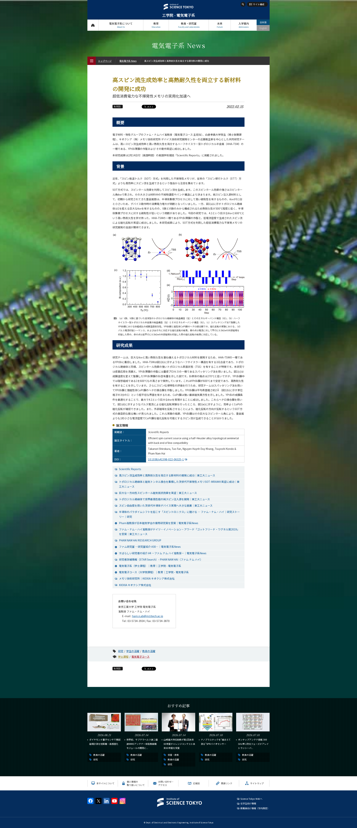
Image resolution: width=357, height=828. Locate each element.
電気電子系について (121, 25)
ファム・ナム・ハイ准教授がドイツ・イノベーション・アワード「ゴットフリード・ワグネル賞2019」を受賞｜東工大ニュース (179, 531)
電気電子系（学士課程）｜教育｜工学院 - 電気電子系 (150, 566)
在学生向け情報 (248, 803)
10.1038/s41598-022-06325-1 (166, 459)
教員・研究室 (189, 25)
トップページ (92, 25)
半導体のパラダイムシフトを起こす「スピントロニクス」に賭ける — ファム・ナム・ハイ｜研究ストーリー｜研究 (179, 514)
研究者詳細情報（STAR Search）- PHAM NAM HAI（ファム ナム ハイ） (161, 559)
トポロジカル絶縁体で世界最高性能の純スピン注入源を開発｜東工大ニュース (164, 499)
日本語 (263, 22)
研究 (120, 651)
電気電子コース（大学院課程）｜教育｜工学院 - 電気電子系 (154, 572)
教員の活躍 (148, 651)
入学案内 (244, 25)
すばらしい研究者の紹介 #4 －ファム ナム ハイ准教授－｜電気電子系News (162, 553)
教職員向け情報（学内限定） (254, 808)
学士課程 (123, 656)
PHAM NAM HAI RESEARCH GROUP (140, 540)
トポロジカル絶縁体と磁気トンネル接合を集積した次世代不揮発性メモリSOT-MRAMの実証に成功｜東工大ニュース (179, 484)
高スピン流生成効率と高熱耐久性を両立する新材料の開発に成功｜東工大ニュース (167, 475)
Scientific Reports (130, 469)
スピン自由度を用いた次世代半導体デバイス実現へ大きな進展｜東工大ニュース (166, 505)
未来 (220, 25)
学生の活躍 (132, 651)
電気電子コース (140, 656)
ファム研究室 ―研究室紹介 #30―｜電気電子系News (150, 546)
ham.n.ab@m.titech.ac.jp (147, 616)
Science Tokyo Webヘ (251, 798)
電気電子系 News (127, 60)
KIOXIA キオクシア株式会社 (135, 585)
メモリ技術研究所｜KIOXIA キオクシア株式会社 (147, 578)
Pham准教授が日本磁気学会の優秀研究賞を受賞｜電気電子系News (158, 523)
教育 (156, 25)
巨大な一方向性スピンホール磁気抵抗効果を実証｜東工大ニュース (158, 493)
